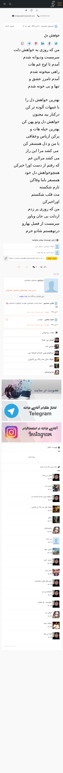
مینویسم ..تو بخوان (45, 602)
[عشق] (56, 519)
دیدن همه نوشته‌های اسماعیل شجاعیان (21, 290)
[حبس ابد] (56, 487)
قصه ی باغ (48, 633)
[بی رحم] (56, 540)
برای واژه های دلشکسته (43, 581)
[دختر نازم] (56, 572)
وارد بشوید (23, 296)
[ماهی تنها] (56, 551)
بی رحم (49, 538)
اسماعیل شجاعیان (30, 280)
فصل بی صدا (47, 475)
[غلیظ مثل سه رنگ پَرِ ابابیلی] (56, 509)
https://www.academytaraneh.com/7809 (24, 258)
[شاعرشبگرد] (56, 530)
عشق (50, 517)
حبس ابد (48, 486)
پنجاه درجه (48, 623)
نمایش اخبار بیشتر (10, 646)
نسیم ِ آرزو (48, 560)
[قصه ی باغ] (56, 635)
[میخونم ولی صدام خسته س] (56, 498)
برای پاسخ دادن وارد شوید (35, 312)
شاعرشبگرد (48, 528)
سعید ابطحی (49, 319)
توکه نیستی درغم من (44, 246)
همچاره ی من (47, 591)
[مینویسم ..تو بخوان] (56, 604)
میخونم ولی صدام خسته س (41, 496)
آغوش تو (48, 612)
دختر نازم (48, 570)
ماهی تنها (48, 549)
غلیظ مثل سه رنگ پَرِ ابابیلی (42, 507)
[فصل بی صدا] (56, 477)
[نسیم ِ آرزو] (56, 561)
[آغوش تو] (56, 614)
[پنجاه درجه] (56, 625)
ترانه (55, 274)
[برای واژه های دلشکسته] (56, 583)
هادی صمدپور (49, 303)
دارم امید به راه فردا (45, 252)
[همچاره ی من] (56, 593)
